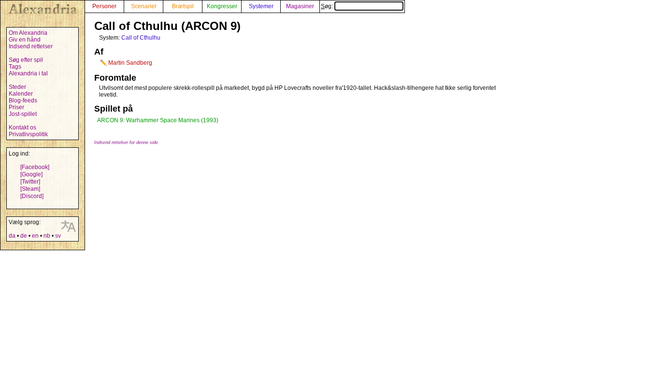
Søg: (327, 6)
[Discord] (31, 196)
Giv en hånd (25, 39)
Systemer (261, 6)
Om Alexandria (28, 32)
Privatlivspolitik (28, 134)
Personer (104, 6)
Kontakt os (22, 127)
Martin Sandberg (130, 62)
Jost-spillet (23, 114)
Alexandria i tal (28, 73)
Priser (16, 107)
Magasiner (300, 6)
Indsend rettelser (31, 46)
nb (46, 235)
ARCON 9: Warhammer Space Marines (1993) (157, 120)
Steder (17, 87)
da (12, 235)
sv (58, 235)
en (35, 235)
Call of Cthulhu (140, 37)
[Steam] (30, 189)
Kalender (21, 93)
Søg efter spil (26, 60)
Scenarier (144, 6)
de (23, 235)
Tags (15, 66)
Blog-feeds (23, 100)
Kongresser (222, 6)
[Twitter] (30, 181)
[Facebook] (34, 167)
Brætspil (183, 6)
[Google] (31, 174)
